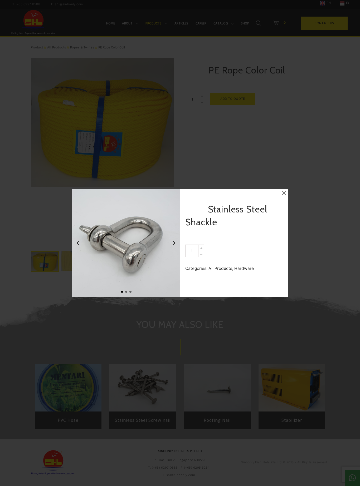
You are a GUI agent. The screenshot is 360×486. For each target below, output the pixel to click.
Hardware (244, 268)
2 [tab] (126, 291)
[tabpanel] (126, 243)
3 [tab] (130, 291)
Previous (78, 243)
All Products (220, 268)
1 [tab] (122, 291)
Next (174, 243)
